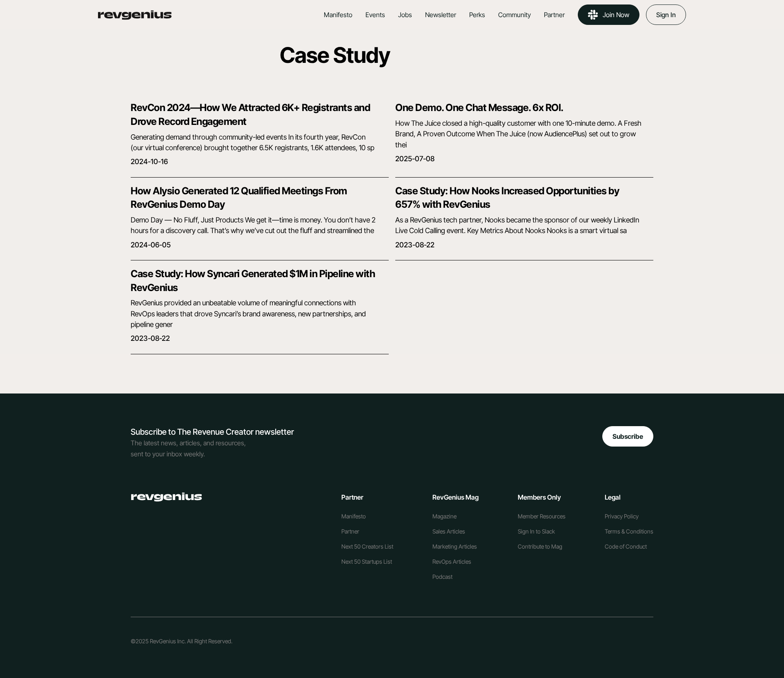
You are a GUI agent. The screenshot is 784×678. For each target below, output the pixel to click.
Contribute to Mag (540, 546)
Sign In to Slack (536, 531)
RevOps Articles (451, 561)
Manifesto (338, 15)
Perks (477, 15)
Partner (554, 15)
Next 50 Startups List (366, 561)
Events (375, 15)
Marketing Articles (454, 546)
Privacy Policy (622, 516)
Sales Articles (448, 531)
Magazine (444, 516)
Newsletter (440, 15)
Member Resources (542, 516)
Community (514, 15)
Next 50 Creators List (367, 546)
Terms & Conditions (629, 531)
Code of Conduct (626, 546)
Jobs (405, 15)
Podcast (442, 576)
